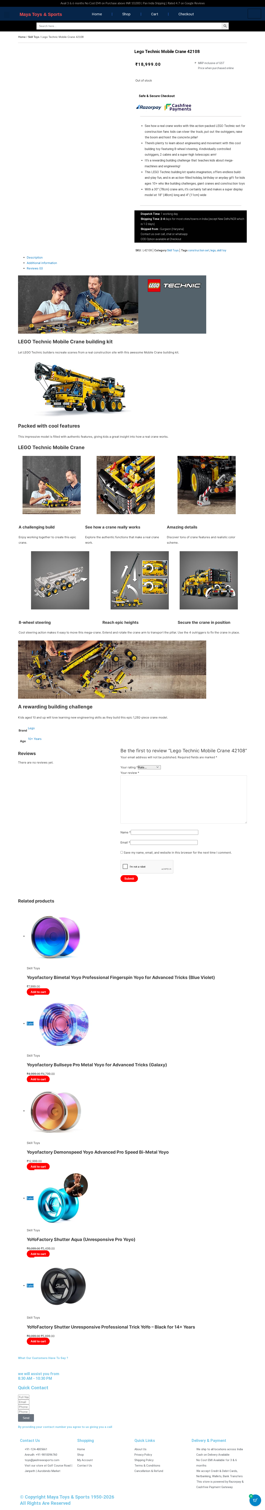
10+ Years (35, 739)
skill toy (221, 250)
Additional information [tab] (42, 263)
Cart (154, 14)
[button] (7, 15)
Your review (129, 773)
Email (125, 842)
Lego (31, 728)
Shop (126, 14)
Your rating (129, 767)
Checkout (186, 14)
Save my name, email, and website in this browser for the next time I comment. (178, 852)
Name (125, 832)
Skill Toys (33, 36)
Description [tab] (35, 257)
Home (97, 14)
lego (213, 250)
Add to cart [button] (38, 992)
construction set (198, 250)
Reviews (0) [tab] (35, 268)
